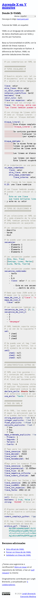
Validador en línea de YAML (18, 555)
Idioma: (17, 16)
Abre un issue (20, 567)
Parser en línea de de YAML (18, 552)
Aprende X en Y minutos (14, 5)
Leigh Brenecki (28, 593)
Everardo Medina (28, 596)
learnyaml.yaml (22, 19)
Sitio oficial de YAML (15, 549)
